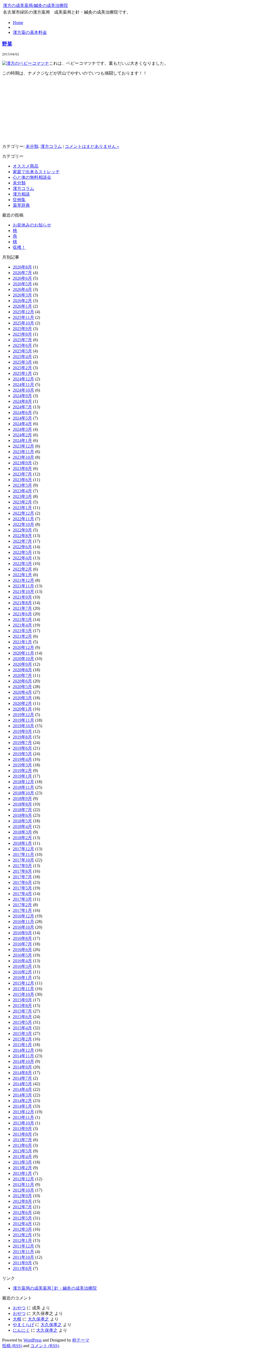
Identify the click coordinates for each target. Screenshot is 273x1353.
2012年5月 (22, 1218)
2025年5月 (22, 351)
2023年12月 (23, 446)
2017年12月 (23, 849)
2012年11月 (23, 1184)
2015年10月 (23, 994)
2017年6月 (22, 882)
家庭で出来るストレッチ (36, 171)
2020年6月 (22, 681)
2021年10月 (23, 591)
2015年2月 (22, 1039)
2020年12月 (23, 647)
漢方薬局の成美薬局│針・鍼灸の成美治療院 (55, 1288)
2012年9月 (22, 1195)
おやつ (19, 1308)
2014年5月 (22, 1084)
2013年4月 (22, 1156)
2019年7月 (22, 742)
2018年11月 (23, 787)
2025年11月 (23, 317)
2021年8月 (22, 602)
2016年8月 (22, 938)
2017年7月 (22, 877)
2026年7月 (22, 272)
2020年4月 (22, 692)
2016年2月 (22, 972)
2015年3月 (22, 1033)
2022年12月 (23, 513)
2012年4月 (22, 1223)
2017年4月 (22, 893)
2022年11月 (23, 519)
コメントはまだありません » (92, 146)
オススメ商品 (25, 166)
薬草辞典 (21, 205)
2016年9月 (22, 933)
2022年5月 (22, 552)
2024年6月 (22, 412)
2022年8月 (22, 535)
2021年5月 (22, 619)
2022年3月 (22, 563)
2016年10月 (23, 927)
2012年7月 (22, 1207)
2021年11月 (23, 586)
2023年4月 (22, 491)
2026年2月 (22, 300)
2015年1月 (22, 1044)
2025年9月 (22, 328)
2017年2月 (22, 905)
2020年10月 (23, 658)
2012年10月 (23, 1190)
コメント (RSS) (44, 1345)
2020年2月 (22, 703)
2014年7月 (22, 1078)
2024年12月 (23, 379)
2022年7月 (22, 541)
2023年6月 (22, 479)
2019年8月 (22, 737)
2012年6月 (22, 1212)
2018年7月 (22, 809)
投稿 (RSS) (12, 1345)
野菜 (7, 44)
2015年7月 (22, 1011)
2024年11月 (23, 384)
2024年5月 (22, 418)
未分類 (32, 146)
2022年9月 (22, 530)
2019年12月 (23, 714)
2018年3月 (22, 832)
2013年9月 (22, 1128)
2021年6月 (22, 614)
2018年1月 (22, 843)
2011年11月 (23, 1251)
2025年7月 (22, 340)
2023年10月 (23, 457)
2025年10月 (23, 323)
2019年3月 (22, 765)
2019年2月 (22, 770)
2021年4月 (22, 625)
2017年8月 (22, 871)
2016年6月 (22, 949)
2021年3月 (22, 630)
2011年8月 (22, 1268)
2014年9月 (22, 1067)
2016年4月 (22, 960)
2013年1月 (22, 1173)
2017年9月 (22, 865)
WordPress (32, 1340)
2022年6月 (22, 547)
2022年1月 (22, 574)
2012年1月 (22, 1240)
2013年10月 (23, 1123)
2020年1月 (22, 709)
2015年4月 (22, 1028)
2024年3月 (22, 429)
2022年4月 (22, 558)
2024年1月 (22, 440)
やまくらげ (23, 1324)
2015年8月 (22, 1005)
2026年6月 (22, 278)
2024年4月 (22, 423)
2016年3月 (22, 966)
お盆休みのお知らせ (32, 225)
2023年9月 (22, 463)
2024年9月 (22, 395)
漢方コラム (51, 146)
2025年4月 (22, 356)
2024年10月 (23, 390)
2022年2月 (22, 569)
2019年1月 (22, 776)
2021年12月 (23, 580)
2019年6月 (22, 748)
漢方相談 (21, 194)
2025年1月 (22, 373)
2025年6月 (22, 345)
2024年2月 (22, 435)
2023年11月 (23, 451)
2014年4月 (22, 1089)
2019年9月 (22, 731)
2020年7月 (22, 675)
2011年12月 (23, 1246)
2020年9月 (22, 664)
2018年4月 (22, 826)
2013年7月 (22, 1139)
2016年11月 (23, 921)
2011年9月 (22, 1263)
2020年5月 (22, 686)
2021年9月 (22, 597)
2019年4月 (22, 759)
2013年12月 (23, 1112)
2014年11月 (23, 1056)
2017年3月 (22, 899)
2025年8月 (22, 334)
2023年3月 (22, 496)
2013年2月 (22, 1167)
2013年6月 (22, 1145)
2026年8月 (22, 267)
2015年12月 (23, 983)
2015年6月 (22, 1016)
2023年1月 (22, 507)
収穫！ (19, 247)
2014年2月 (22, 1100)
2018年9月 (22, 798)
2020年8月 (22, 670)
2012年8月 (22, 1201)
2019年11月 (23, 720)
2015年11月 (23, 988)
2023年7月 (22, 474)
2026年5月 (22, 284)
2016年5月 (22, 955)
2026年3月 (22, 295)
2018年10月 (23, 793)
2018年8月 (22, 804)
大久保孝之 (38, 1319)
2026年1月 (22, 306)
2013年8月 (22, 1134)
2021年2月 (22, 636)
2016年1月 (22, 977)
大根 (17, 1319)
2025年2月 (22, 367)
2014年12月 (23, 1050)
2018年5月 (22, 821)
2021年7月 (22, 608)
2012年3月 (22, 1229)
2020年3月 (22, 698)
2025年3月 (22, 362)
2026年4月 (22, 289)
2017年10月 (23, 860)
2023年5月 (22, 485)
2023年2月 (22, 502)
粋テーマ (80, 1340)
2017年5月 (22, 888)
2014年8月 (22, 1072)
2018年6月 (22, 815)
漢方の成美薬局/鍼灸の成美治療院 (35, 5)
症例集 (19, 199)
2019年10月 (23, 726)
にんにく (21, 1330)
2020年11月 (23, 653)
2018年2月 (22, 837)
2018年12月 (23, 781)
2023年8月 (22, 468)
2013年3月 (22, 1162)
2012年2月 (22, 1235)
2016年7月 (22, 944)
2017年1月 (22, 910)
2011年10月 (23, 1257)
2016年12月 (23, 916)
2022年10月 (23, 524)
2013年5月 (22, 1151)
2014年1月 (22, 1106)
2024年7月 (22, 407)
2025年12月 (23, 312)
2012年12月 (23, 1179)
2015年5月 (22, 1022)
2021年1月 (22, 642)
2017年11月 (23, 854)
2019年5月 (22, 753)
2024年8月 (22, 401)
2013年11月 (23, 1117)
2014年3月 (22, 1095)
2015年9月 (22, 1000)
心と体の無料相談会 (32, 177)
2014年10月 (23, 1061)
